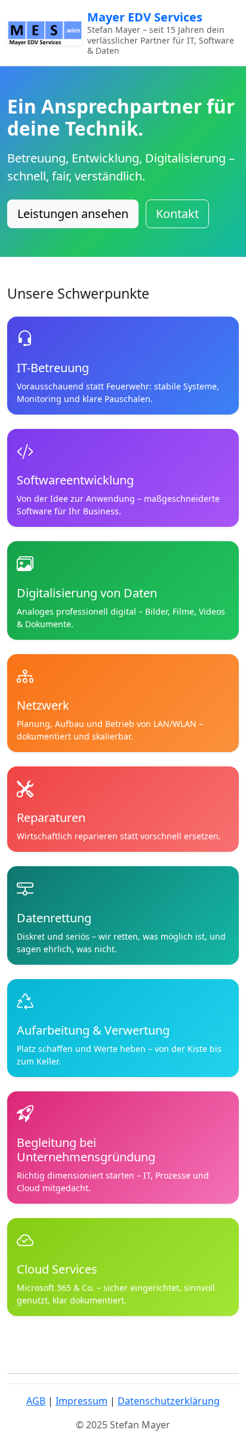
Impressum (81, 1400)
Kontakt (177, 213)
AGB (35, 1400)
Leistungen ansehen (72, 213)
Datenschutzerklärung (169, 1400)
